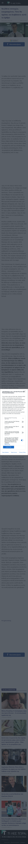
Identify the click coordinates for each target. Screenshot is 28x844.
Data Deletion (5, 452)
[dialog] (14, 422)
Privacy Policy (22, 452)
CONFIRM (8, 447)
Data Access (14, 452)
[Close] (25, 391)
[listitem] (14, 418)
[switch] (22, 422)
